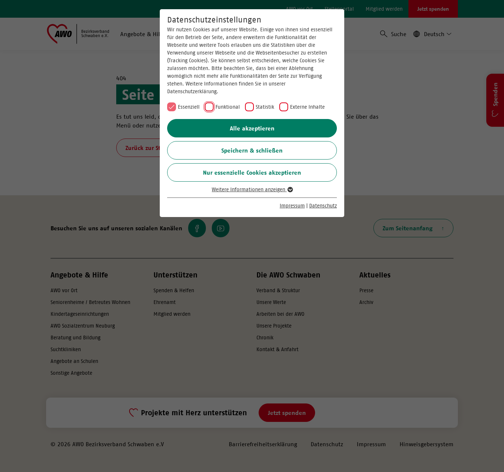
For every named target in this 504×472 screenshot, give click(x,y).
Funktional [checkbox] (227, 107)
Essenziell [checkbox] (189, 107)
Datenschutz (323, 206)
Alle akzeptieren (252, 128)
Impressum (292, 206)
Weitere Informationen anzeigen (249, 189)
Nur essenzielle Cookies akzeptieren (252, 172)
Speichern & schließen (252, 150)
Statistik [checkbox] (265, 107)
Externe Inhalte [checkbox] (307, 107)
